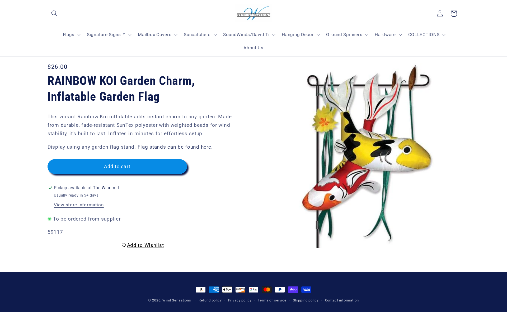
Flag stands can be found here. (175, 147)
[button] (55, 14)
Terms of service (272, 300)
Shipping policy (306, 300)
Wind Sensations (176, 300)
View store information (79, 204)
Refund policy (210, 300)
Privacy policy (240, 300)
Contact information (342, 300)
